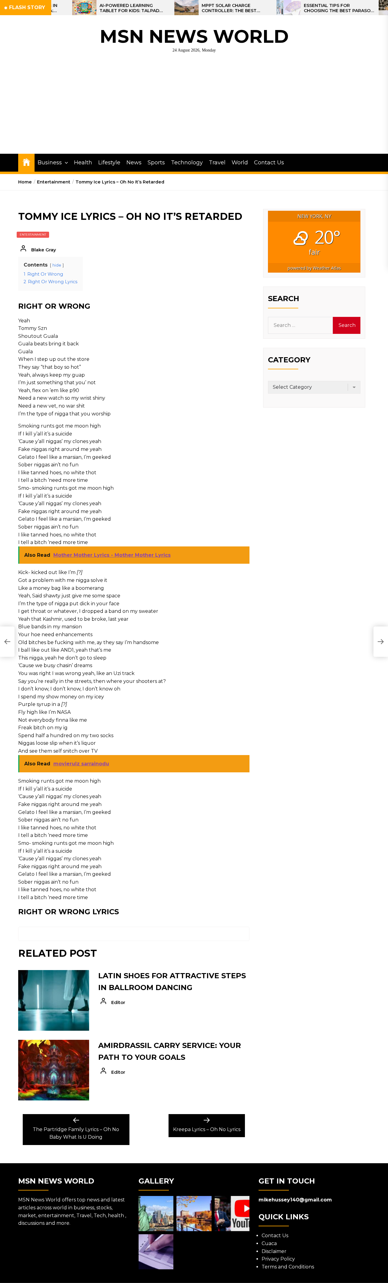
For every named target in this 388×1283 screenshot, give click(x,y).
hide (56, 265)
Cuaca (269, 1243)
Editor (118, 1002)
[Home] (26, 162)
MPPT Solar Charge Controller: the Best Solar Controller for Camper (203, 8)
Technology (187, 162)
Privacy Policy (278, 1259)
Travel (217, 162)
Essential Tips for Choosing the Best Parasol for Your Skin (311, 8)
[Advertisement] (194, 108)
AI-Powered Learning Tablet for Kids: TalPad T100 (102, 8)
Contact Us (269, 162)
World (240, 162)
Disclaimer (274, 1251)
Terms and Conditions (288, 1267)
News (134, 162)
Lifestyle (109, 162)
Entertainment (33, 235)
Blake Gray (43, 250)
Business (50, 162)
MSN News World (194, 36)
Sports (156, 162)
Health (83, 162)
